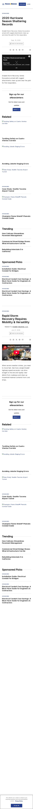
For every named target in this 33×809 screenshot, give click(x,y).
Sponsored (5, 311)
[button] (3, 4)
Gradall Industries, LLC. (20, 327)
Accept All (16, 805)
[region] (16, 802)
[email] (22, 50)
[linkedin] (13, 50)
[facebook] (10, 50)
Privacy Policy (19, 801)
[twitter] (16, 50)
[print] (30, 50)
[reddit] (19, 50)
